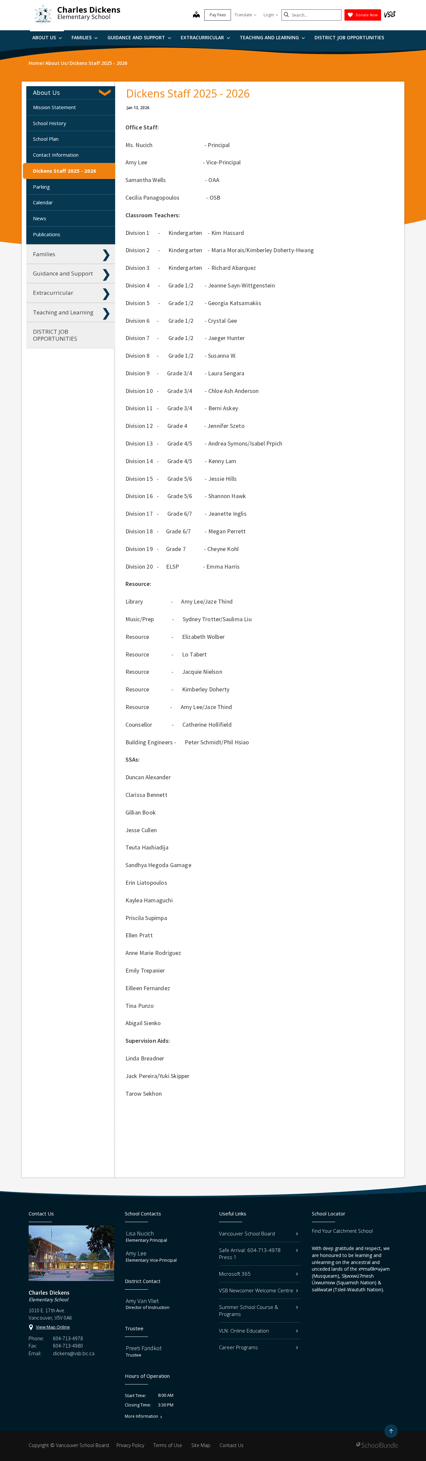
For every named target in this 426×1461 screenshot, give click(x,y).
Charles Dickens (88, 9)
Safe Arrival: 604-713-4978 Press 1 (250, 1253)
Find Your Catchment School (342, 1231)
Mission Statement (54, 107)
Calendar (43, 202)
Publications (46, 234)
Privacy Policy (130, 1445)
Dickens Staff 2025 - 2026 (64, 170)
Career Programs (238, 1347)
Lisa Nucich (140, 1233)
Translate (243, 15)
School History (49, 123)
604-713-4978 (68, 1338)
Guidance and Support (136, 37)
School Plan (46, 138)
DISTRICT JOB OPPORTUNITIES (349, 37)
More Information (141, 1416)
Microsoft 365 (235, 1273)
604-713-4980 (68, 1345)
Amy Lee (136, 1253)
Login (269, 15)
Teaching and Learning (270, 37)
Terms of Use (167, 1445)
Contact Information (56, 154)
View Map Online (53, 1327)
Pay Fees (218, 15)
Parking (41, 186)
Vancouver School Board (247, 1233)
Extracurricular (203, 37)
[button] (106, 92)
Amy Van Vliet (142, 1301)
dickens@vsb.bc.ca (74, 1353)
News (39, 218)
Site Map (200, 1445)
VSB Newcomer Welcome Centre (256, 1290)
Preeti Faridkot (144, 1348)
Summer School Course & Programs (248, 1310)
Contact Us (232, 1445)
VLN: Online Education (244, 1330)
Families (82, 37)
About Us (44, 37)
